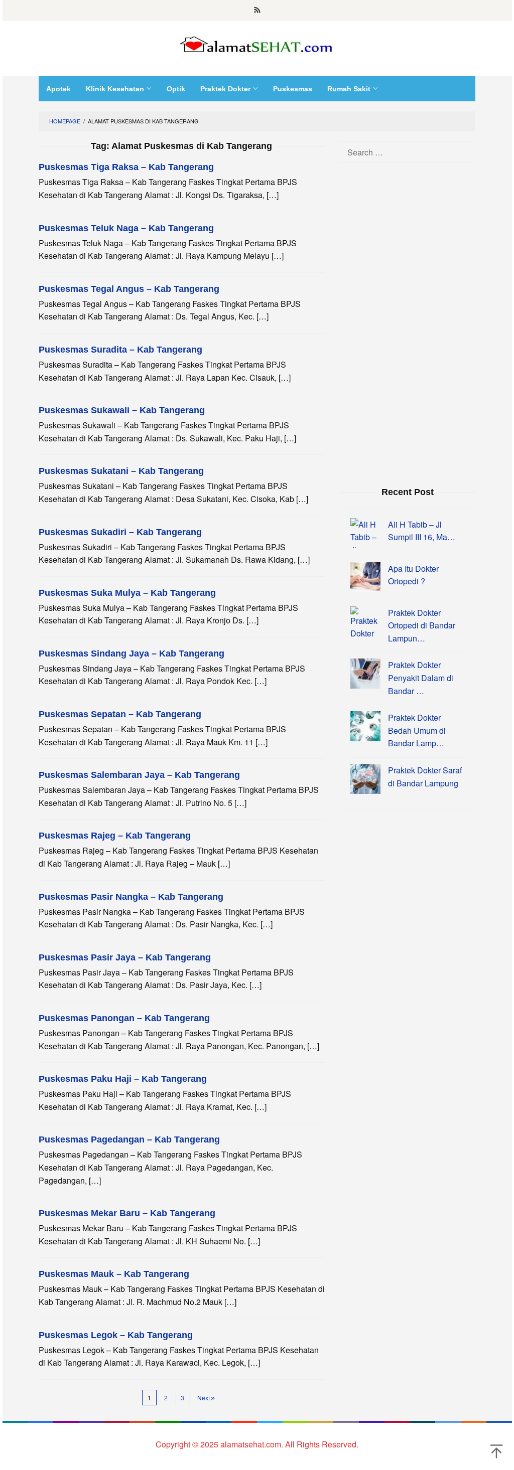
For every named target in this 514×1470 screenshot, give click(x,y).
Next (203, 1397)
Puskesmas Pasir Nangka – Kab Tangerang (131, 897)
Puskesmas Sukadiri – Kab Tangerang (120, 532)
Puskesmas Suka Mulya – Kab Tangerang (127, 593)
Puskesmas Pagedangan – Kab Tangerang (129, 1139)
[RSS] (257, 10)
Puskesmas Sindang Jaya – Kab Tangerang (131, 653)
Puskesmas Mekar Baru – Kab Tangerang (127, 1213)
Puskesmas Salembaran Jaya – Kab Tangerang (139, 775)
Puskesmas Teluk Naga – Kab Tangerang (126, 228)
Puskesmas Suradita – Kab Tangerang (120, 350)
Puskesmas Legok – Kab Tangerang (116, 1335)
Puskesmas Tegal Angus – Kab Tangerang (129, 289)
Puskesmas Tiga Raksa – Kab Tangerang (126, 167)
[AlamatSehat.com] (257, 42)
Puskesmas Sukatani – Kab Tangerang (121, 471)
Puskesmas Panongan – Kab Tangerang (124, 1018)
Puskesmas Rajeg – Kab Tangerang (115, 836)
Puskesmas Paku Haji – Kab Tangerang (123, 1079)
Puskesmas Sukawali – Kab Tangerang (122, 410)
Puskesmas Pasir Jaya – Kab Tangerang (125, 957)
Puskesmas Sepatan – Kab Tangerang (120, 714)
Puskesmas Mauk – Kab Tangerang (114, 1274)
